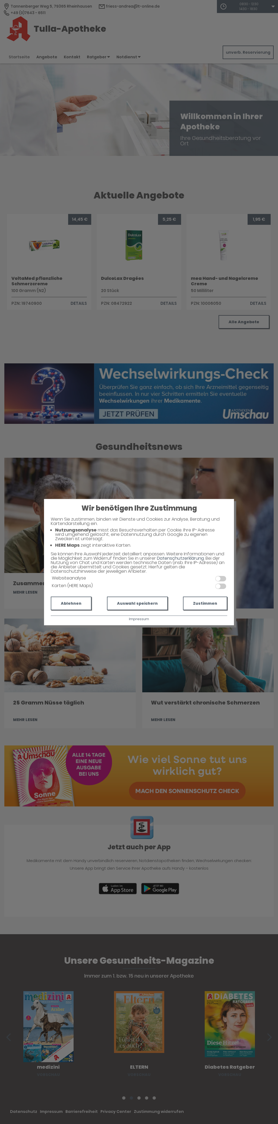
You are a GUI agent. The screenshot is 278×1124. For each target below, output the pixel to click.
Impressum (139, 619)
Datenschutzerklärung (180, 558)
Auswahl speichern (137, 603)
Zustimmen (205, 603)
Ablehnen (71, 603)
